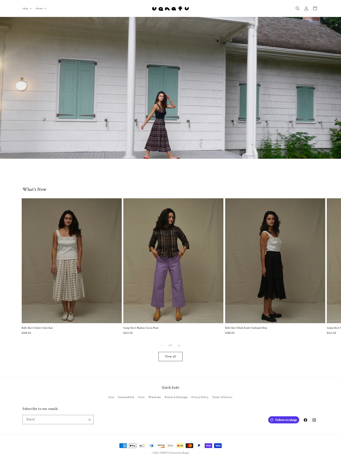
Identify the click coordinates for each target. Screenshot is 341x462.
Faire (141, 397)
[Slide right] (179, 345)
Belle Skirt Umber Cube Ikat (37, 328)
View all (170, 356)
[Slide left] (161, 345)
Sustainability (126, 397)
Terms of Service (222, 397)
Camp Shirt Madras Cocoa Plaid (140, 328)
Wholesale (154, 397)
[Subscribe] (89, 419)
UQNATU (164, 453)
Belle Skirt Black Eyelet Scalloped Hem (246, 328)
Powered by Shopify (179, 453)
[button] (26, 8)
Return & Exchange (176, 397)
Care (111, 397)
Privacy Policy (199, 397)
